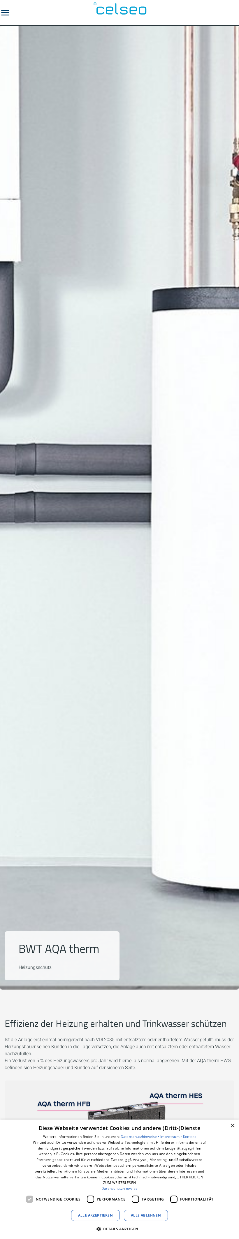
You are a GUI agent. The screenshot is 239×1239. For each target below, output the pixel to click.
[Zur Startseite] (119, 12)
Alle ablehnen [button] (146, 1215)
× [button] (232, 1126)
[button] (5, 12)
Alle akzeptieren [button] (95, 1215)
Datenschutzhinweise (119, 1188)
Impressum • (171, 1136)
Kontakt (189, 1136)
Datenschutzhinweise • (141, 1136)
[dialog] (119, 1179)
